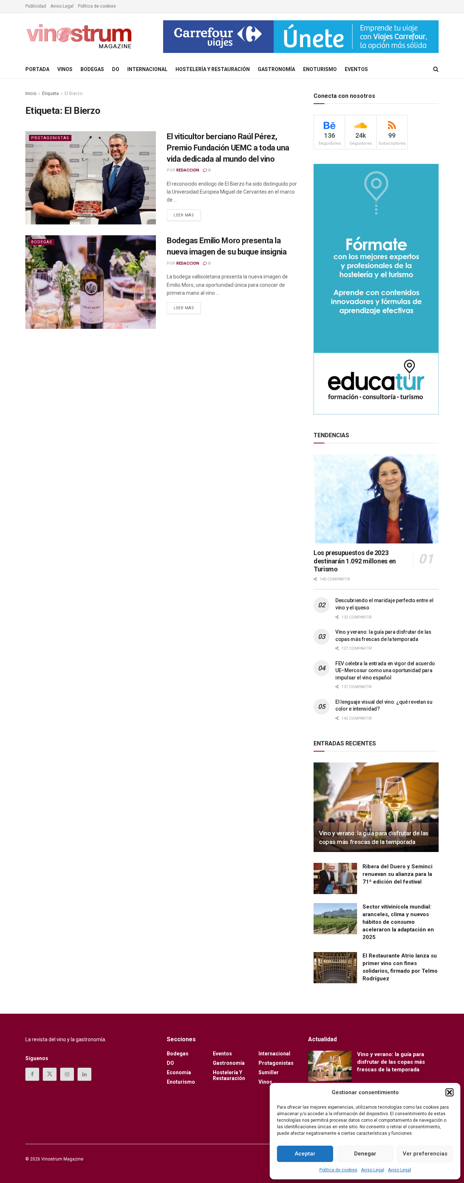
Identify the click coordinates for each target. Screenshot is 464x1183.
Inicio (30, 93)
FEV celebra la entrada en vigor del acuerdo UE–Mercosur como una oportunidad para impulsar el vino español (385, 671)
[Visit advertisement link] (301, 36)
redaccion (187, 170)
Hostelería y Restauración (212, 69)
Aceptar (305, 1153)
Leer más (187, 214)
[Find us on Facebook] (32, 1074)
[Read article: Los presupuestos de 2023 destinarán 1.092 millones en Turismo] (376, 499)
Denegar (365, 1153)
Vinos (64, 69)
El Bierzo (73, 93)
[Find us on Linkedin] (84, 1074)
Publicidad (35, 6)
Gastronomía (276, 69)
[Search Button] (436, 69)
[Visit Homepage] (79, 36)
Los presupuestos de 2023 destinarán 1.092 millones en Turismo (355, 561)
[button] (449, 1092)
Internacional (147, 69)
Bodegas (92, 69)
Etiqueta (50, 93)
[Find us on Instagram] (67, 1074)
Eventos (356, 69)
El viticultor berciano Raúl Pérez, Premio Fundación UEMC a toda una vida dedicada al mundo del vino (228, 148)
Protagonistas (50, 138)
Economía (179, 1072)
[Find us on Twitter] (50, 1074)
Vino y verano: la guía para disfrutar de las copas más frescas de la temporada (391, 1062)
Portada (37, 69)
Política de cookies (338, 1169)
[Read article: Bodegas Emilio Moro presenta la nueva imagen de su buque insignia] (90, 281)
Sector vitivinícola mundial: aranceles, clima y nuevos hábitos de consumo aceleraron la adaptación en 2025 (398, 921)
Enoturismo (320, 69)
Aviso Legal (372, 1169)
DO (115, 69)
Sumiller (268, 1072)
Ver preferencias (425, 1153)
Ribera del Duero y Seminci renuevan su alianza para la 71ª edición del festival (397, 874)
